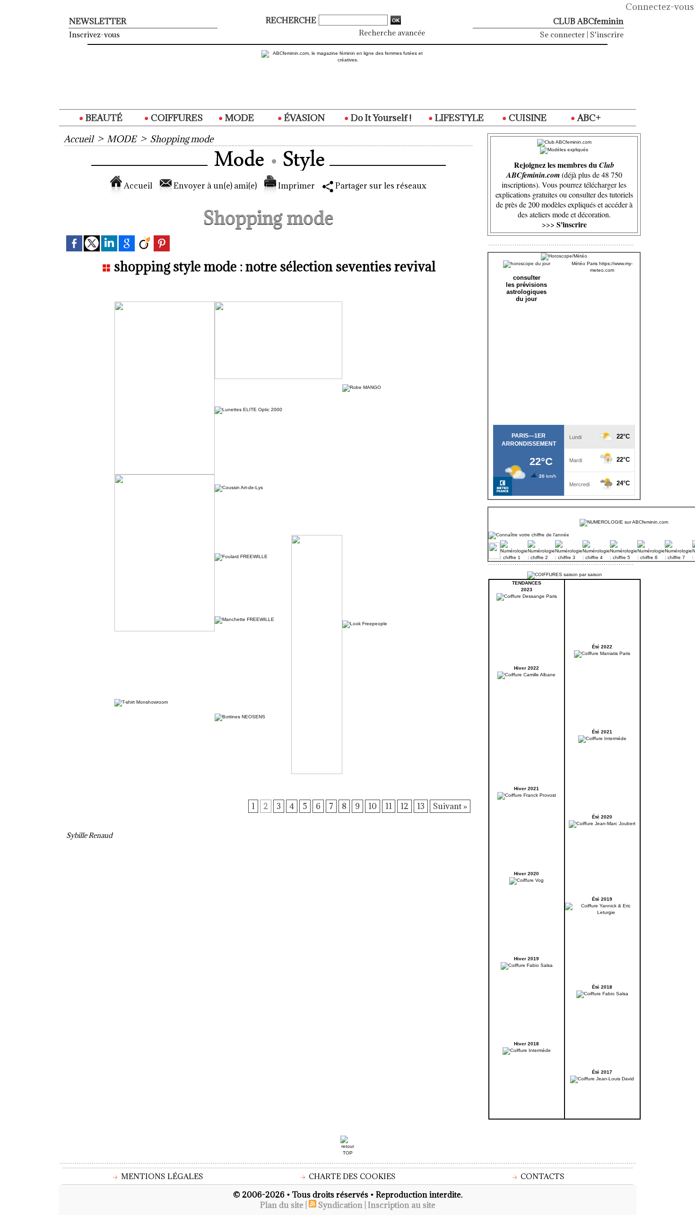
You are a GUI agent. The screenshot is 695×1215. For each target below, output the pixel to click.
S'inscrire (607, 34)
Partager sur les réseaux (379, 186)
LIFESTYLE (458, 117)
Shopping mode (181, 139)
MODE (238, 117)
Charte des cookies (351, 1176)
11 (388, 806)
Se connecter (562, 34)
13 (421, 806)
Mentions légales (161, 1176)
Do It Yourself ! (380, 117)
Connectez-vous (660, 6)
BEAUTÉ (103, 117)
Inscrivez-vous (94, 34)
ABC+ (588, 117)
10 (372, 806)
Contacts (542, 1176)
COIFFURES (176, 117)
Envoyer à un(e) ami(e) (214, 186)
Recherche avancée (392, 32)
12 (404, 806)
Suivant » (450, 806)
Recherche (292, 20)
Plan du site (282, 1205)
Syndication (340, 1205)
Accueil (78, 139)
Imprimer (295, 186)
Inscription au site (401, 1205)
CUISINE (527, 117)
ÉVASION (303, 117)
